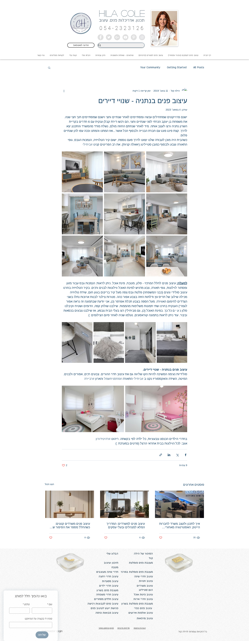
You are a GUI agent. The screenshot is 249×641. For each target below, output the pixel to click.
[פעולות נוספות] (64, 91)
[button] (73, 55)
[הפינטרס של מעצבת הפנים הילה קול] (134, 37)
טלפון (26, 604)
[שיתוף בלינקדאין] (169, 454)
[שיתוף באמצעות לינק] (160, 454)
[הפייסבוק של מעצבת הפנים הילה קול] (100, 37)
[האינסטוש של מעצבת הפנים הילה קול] (142, 37)
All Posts (198, 67)
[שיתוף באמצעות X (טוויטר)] (177, 454)
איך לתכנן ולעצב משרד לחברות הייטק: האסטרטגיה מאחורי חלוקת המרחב (179, 525)
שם (49, 604)
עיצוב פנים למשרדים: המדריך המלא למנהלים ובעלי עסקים (126, 525)
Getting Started (176, 67)
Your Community (150, 67)
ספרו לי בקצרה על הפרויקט (38, 618)
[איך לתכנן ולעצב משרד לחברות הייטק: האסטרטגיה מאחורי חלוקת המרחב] (179, 504)
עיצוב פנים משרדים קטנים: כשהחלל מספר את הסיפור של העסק (70, 525)
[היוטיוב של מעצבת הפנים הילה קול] (125, 37)
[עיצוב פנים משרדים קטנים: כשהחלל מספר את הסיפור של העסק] (69, 504)
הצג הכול (49, 484)
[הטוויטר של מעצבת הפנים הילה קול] (109, 37)
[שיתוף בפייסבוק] (185, 454)
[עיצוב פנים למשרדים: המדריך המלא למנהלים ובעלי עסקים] (124, 504)
